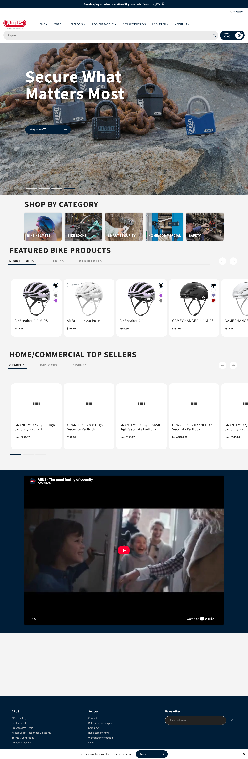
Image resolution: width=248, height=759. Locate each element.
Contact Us (94, 718)
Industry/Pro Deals (22, 728)
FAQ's (91, 742)
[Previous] (222, 261)
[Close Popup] (244, 754)
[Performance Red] (213, 300)
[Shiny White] (55, 290)
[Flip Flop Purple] (213, 295)
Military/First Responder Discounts (31, 733)
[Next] (233, 261)
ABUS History (19, 718)
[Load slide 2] (44, 189)
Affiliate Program (21, 742)
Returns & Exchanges (100, 723)
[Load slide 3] (56, 189)
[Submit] (232, 720)
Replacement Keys (98, 733)
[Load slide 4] (69, 189)
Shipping (93, 728)
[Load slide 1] (31, 189)
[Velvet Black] (55, 285)
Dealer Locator (20, 723)
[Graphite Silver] (55, 295)
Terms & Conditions (23, 738)
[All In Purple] (55, 300)
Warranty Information (100, 738)
